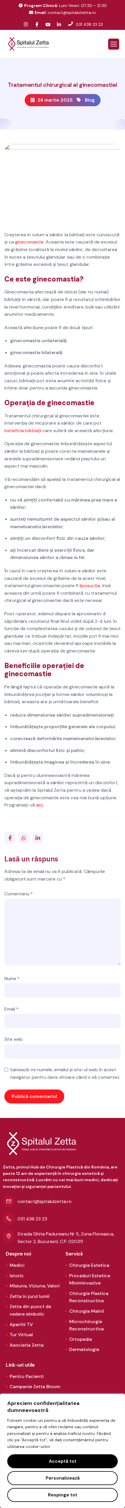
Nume (12, 978)
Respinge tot (62, 1495)
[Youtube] (47, 24)
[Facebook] (36, 24)
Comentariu (18, 894)
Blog (90, 100)
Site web (13, 1039)
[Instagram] (25, 24)
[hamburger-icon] (113, 44)
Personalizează (63, 1478)
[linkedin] (59, 24)
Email (11, 1009)
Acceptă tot (62, 1461)
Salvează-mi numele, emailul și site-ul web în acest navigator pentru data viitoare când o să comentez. (65, 1073)
